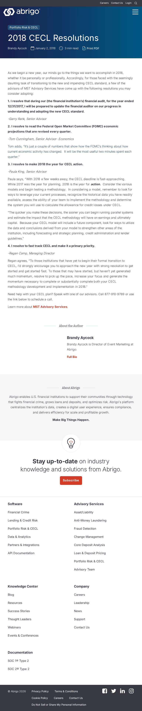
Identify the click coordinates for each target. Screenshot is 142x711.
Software (15, 504)
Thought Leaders (19, 619)
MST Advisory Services (50, 307)
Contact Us (117, 2)
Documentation (20, 652)
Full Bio (72, 357)
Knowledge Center (23, 586)
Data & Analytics (19, 537)
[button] (59, 704)
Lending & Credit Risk (23, 520)
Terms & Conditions (66, 691)
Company (81, 586)
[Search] (136, 3)
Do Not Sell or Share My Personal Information (59, 704)
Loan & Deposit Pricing (90, 553)
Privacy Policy (40, 691)
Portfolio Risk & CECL (24, 27)
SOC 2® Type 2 (18, 669)
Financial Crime (18, 512)
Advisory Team (84, 569)
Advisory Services (89, 504)
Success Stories (19, 611)
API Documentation (21, 553)
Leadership (81, 603)
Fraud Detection (85, 528)
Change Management (89, 537)
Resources (15, 603)
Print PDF (93, 48)
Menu (135, 12)
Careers (104, 2)
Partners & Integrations (23, 545)
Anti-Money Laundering (90, 520)
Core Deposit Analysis (89, 545)
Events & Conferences (23, 635)
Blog (11, 594)
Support (79, 619)
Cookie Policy (40, 697)
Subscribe (71, 480)
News (78, 611)
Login (128, 2)
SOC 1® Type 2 (18, 661)
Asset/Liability (83, 512)
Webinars (14, 627)
